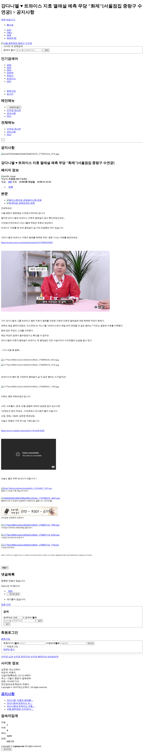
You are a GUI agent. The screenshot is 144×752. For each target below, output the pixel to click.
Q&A (9, 32)
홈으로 (10, 25)
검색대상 (7, 617)
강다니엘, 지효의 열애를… (20, 700)
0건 (10, 182)
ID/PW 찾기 (9, 649)
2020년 (10, 72)
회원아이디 (11, 643)
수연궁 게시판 (14, 110)
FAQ (9, 30)
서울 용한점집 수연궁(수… (20, 709)
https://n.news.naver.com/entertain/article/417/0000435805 (27, 242)
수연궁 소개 (7, 656)
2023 (9, 81)
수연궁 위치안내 (22, 656)
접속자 (11, 38)
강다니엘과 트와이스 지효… (21, 706)
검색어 (31, 617)
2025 (9, 67)
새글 (9, 35)
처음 (3, 604)
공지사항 (11, 113)
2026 (9, 65)
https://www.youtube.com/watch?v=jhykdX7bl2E (22, 430)
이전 (8, 604)
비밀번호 (53, 643)
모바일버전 (52, 656)
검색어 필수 (9, 50)
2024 (9, 70)
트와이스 (11, 78)
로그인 (10, 94)
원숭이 (10, 75)
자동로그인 (12, 646)
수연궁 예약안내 (38, 656)
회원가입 (11, 91)
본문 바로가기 (8, 20)
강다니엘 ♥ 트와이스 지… (19, 703)
